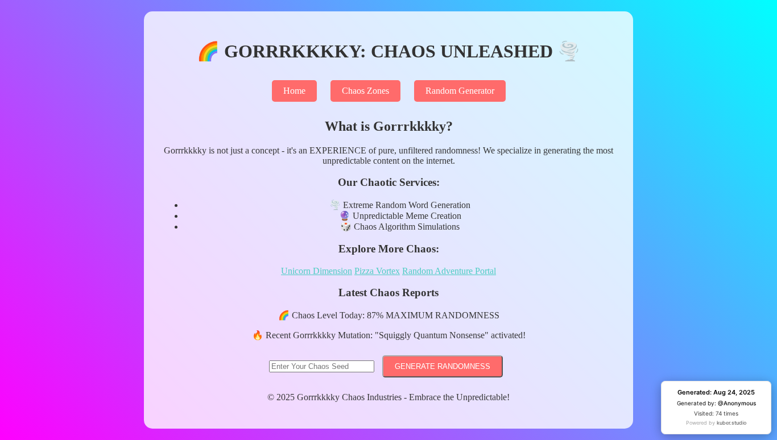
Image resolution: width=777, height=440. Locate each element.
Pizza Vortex (377, 271)
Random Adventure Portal (449, 271)
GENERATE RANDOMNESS (442, 366)
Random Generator (459, 91)
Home (294, 91)
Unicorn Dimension (316, 271)
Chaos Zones (365, 91)
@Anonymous (737, 403)
